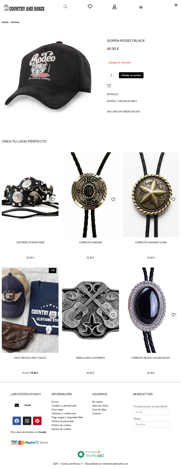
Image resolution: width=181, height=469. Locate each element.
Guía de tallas (99, 409)
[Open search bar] (65, 6)
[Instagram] (27, 421)
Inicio (5, 22)
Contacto (96, 413)
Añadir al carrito (131, 75)
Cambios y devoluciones (64, 405)
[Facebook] (17, 421)
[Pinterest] (37, 421)
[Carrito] (141, 7)
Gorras (15, 22)
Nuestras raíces (100, 405)
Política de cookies (61, 425)
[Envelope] (17, 405)
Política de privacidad (63, 421)
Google (42, 432)
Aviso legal (57, 409)
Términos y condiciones (64, 413)
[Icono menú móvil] (176, 5)
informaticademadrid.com (115, 463)
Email (28, 405)
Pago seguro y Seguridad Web (67, 417)
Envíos (55, 401)
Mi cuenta (97, 401)
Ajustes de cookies (61, 429)
